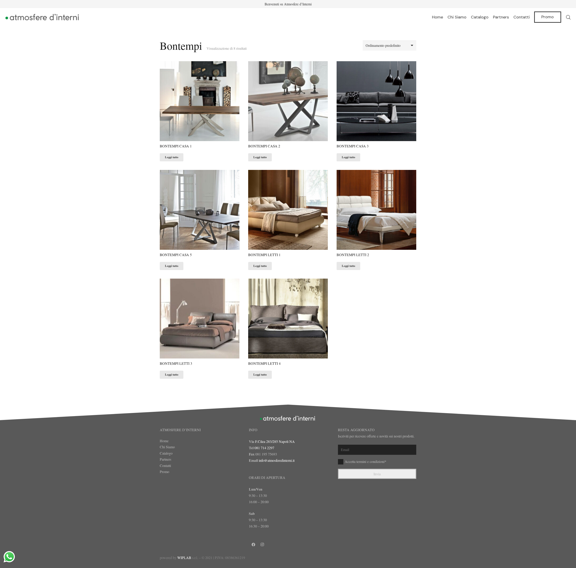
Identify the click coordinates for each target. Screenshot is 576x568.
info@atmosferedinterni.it (277, 460)
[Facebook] (253, 544)
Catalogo (166, 453)
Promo (164, 471)
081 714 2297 (264, 447)
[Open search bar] (568, 17)
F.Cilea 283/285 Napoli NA (275, 441)
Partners (165, 459)
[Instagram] (262, 544)
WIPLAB (184, 557)
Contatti (165, 465)
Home (164, 440)
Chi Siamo (167, 446)
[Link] (42, 17)
